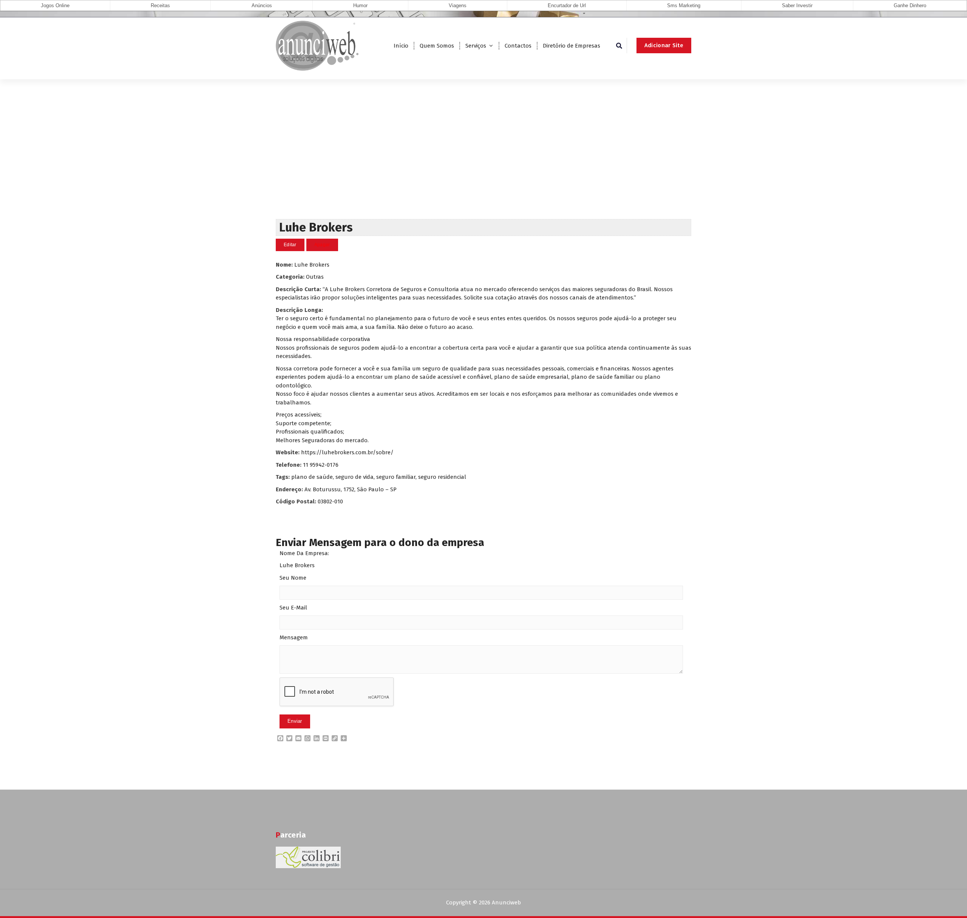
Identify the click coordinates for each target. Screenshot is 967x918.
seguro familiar (396, 477)
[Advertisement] (483, 162)
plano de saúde (312, 477)
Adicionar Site (663, 45)
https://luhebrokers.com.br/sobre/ (347, 452)
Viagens (458, 5)
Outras (315, 276)
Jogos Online (55, 5)
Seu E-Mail (293, 607)
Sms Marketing (683, 5)
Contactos (518, 45)
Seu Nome (293, 577)
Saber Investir (797, 5)
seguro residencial (442, 477)
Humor (360, 5)
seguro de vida (354, 477)
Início (401, 45)
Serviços (475, 45)
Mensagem (294, 637)
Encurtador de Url (567, 5)
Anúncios (262, 5)
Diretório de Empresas (571, 45)
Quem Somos (437, 45)
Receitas (160, 5)
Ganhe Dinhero (910, 5)
